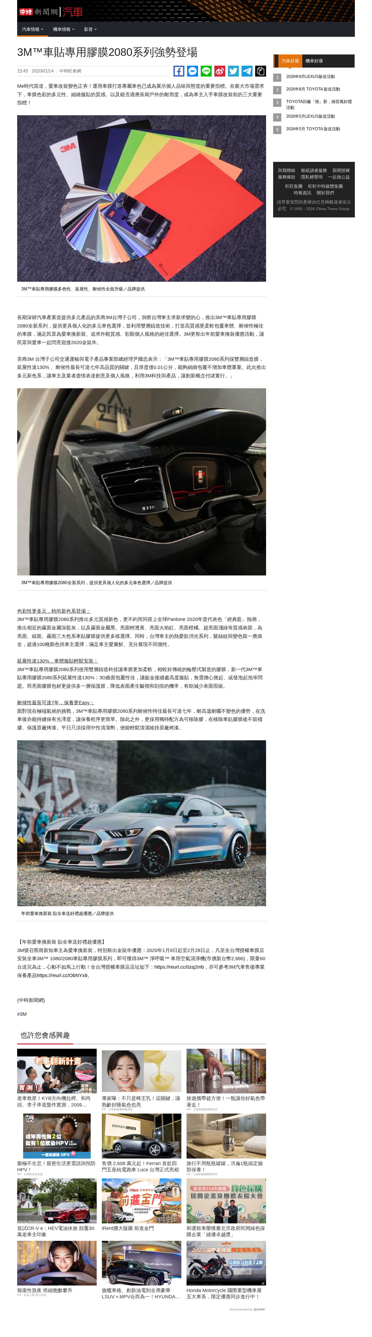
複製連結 (260, 71)
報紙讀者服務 (314, 170)
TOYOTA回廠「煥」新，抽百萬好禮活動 (319, 104)
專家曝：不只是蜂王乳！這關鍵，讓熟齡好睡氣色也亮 (141, 1101)
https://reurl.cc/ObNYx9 (62, 975)
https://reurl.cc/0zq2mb (179, 967)
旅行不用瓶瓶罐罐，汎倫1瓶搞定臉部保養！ (225, 1166)
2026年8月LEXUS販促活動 (310, 76)
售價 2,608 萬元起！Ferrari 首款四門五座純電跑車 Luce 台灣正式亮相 (140, 1166)
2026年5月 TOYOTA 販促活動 (313, 128)
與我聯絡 (286, 170)
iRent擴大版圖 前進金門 (128, 1228)
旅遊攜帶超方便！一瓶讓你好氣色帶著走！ (226, 1101)
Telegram (247, 71)
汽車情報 (30, 29)
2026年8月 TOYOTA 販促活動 (313, 89)
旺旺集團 (294, 186)
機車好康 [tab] (314, 61)
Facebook (178, 71)
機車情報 (62, 29)
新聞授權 (341, 170)
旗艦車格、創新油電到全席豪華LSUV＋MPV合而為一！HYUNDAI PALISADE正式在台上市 (139, 1294)
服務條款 (286, 177)
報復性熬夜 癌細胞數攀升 (44, 1290)
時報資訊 (302, 192)
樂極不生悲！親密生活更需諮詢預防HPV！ (56, 1166)
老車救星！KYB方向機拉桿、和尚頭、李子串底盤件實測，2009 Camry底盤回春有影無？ (54, 1102)
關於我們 (325, 192)
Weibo (219, 71)
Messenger (192, 71)
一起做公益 (339, 177)
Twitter (233, 71)
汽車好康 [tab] (290, 61)
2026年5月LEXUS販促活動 (310, 116)
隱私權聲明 (312, 177)
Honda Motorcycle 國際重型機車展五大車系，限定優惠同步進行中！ (224, 1293)
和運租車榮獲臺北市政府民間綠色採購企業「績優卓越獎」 (226, 1231)
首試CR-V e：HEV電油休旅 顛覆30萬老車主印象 (55, 1231)
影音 (88, 29)
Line (206, 71)
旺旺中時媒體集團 (325, 186)
